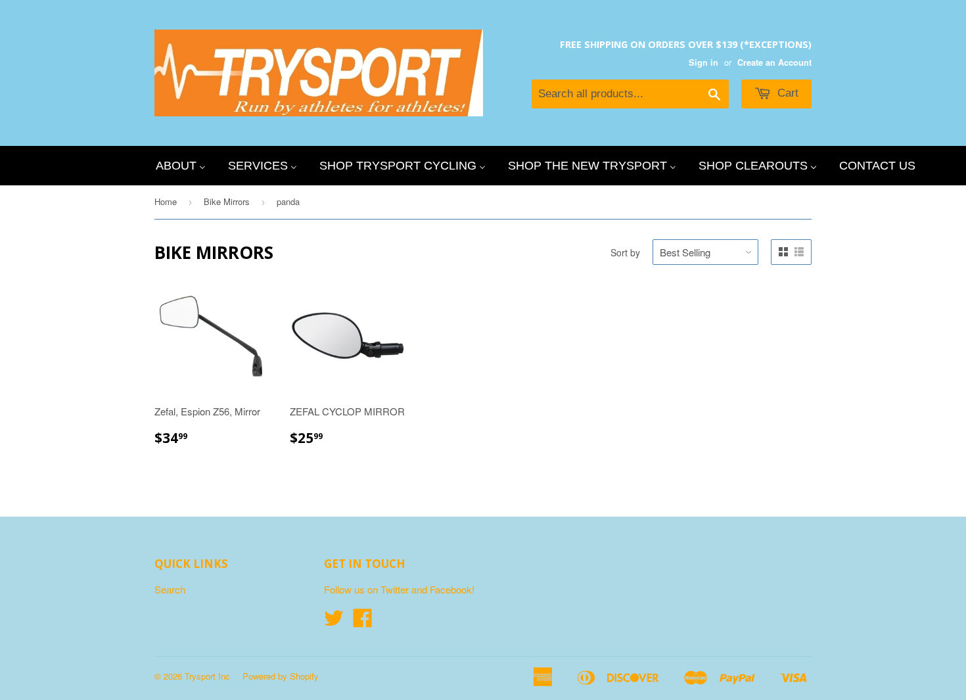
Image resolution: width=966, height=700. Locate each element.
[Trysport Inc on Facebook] (363, 621)
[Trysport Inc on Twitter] (334, 621)
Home (165, 201)
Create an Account (774, 62)
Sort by (625, 252)
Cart (786, 93)
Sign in (703, 62)
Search (169, 589)
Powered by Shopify (280, 676)
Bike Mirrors (227, 201)
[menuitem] (181, 165)
